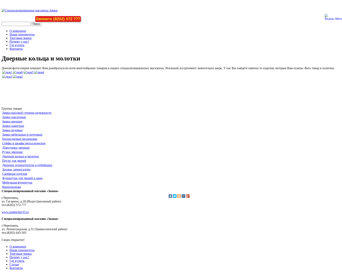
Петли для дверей (14, 160)
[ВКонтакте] (170, 196)
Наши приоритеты (22, 34)
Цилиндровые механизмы (19, 139)
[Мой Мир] (183, 196)
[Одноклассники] (179, 196)
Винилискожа (11, 187)
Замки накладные (14, 117)
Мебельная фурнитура (17, 182)
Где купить (17, 45)
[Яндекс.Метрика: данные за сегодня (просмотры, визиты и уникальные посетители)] (333, 17)
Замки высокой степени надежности (26, 112)
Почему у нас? (19, 41)
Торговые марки (21, 38)
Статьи (14, 264)
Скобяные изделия (14, 173)
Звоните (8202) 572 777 (58, 19)
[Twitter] (175, 196)
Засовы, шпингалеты (16, 169)
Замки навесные (13, 125)
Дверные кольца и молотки (20, 156)
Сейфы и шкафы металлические (24, 143)
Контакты (16, 48)
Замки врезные (12, 121)
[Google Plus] (188, 196)
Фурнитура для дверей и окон (22, 178)
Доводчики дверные (16, 147)
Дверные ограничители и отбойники (27, 165)
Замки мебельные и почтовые (22, 134)
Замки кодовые (12, 130)
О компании (18, 31)
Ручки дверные (12, 152)
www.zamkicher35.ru (15, 212)
